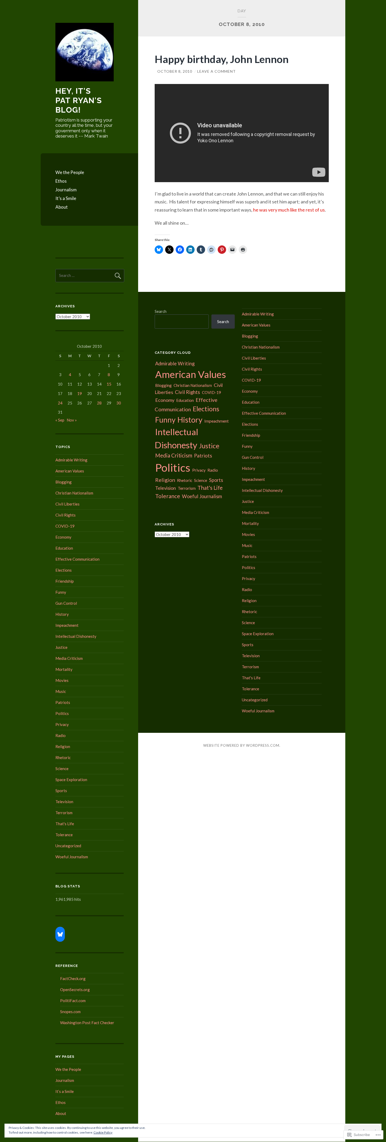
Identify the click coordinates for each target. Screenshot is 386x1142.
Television (64, 801)
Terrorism (63, 812)
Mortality (63, 669)
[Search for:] (89, 275)
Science (62, 768)
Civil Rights (65, 515)
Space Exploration (71, 779)
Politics (62, 713)
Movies (62, 680)
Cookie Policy (102, 1132)
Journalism (66, 189)
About (61, 207)
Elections (63, 570)
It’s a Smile (65, 198)
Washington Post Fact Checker (87, 1022)
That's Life (64, 823)
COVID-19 (65, 526)
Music (60, 691)
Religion (62, 746)
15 (109, 384)
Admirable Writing (71, 459)
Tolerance (64, 834)
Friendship (64, 581)
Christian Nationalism (74, 493)
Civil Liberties (67, 504)
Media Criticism (69, 658)
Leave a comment (216, 71)
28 (99, 403)
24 (60, 403)
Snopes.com (70, 1011)
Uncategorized (68, 845)
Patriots (62, 702)
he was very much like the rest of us (289, 210)
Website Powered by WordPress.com (241, 745)
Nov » (72, 420)
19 (79, 393)
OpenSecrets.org (75, 989)
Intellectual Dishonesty (75, 636)
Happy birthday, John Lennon (222, 59)
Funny (60, 592)
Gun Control (66, 603)
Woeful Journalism (71, 856)
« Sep (59, 420)
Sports (61, 790)
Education (64, 548)
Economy (63, 537)
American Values (69, 471)
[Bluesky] (60, 934)
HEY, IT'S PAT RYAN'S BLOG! (78, 100)
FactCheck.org (73, 978)
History (62, 614)
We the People (69, 172)
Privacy (62, 724)
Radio (60, 735)
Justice (61, 647)
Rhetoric (63, 757)
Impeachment (67, 625)
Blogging (63, 482)
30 (118, 403)
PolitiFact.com (73, 1000)
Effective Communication (77, 559)
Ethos (61, 181)
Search (160, 311)
